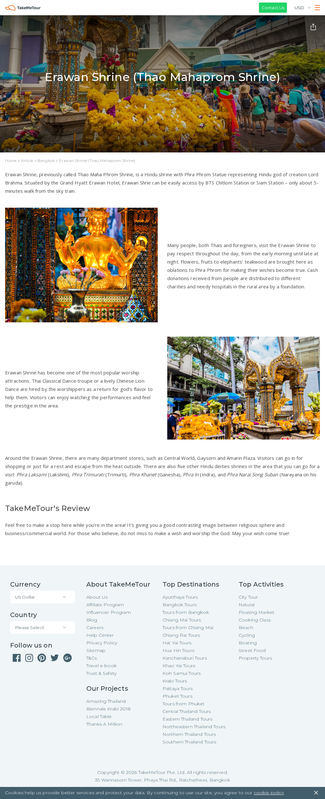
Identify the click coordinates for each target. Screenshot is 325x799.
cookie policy (269, 793)
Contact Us (273, 7)
